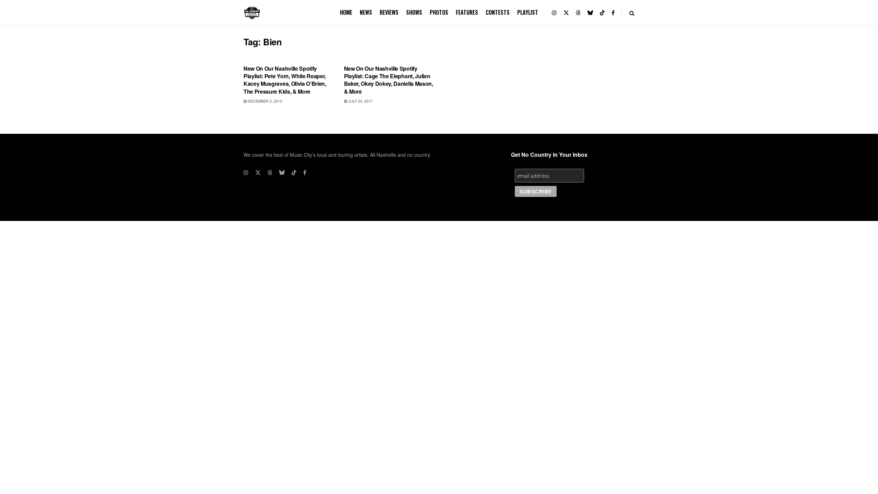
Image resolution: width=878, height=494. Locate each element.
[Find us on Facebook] (613, 13)
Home (346, 12)
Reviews (389, 12)
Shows (414, 12)
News (366, 12)
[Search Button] (631, 13)
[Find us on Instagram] (554, 13)
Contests (498, 12)
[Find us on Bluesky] (590, 13)
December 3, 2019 (264, 101)
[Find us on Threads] (578, 13)
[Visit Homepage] (252, 13)
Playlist (527, 12)
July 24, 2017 (359, 101)
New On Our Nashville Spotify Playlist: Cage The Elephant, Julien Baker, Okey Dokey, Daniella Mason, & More (388, 79)
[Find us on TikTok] (602, 13)
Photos (439, 12)
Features (467, 12)
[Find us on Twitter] (566, 13)
